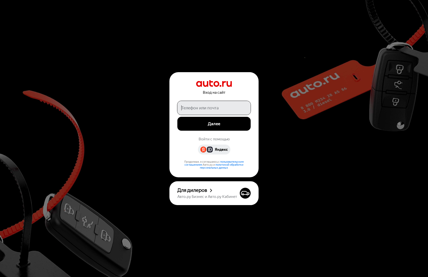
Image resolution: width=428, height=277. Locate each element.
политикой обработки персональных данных (221, 166)
